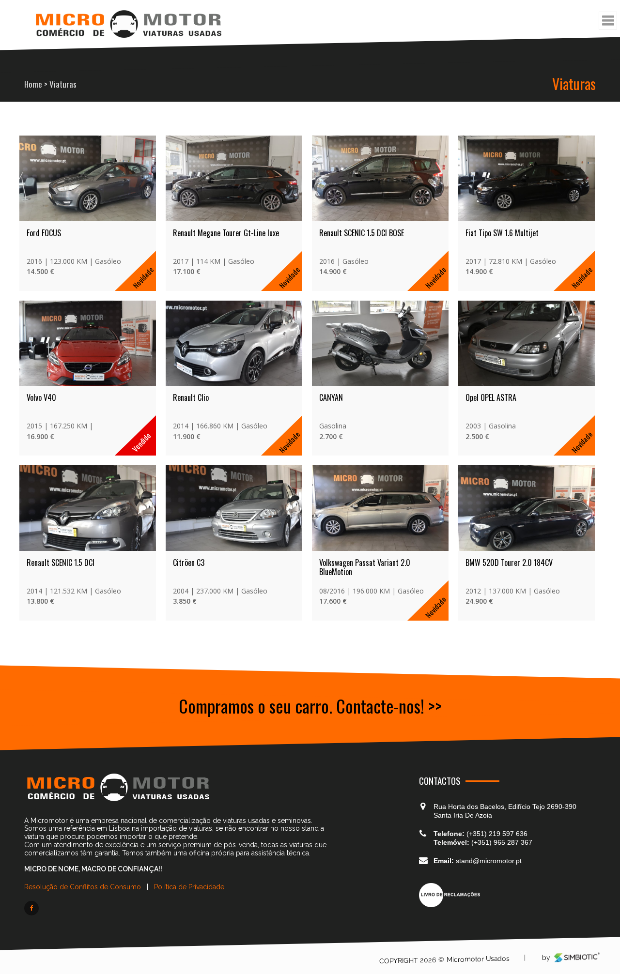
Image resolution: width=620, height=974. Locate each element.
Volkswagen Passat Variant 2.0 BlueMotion (321, 526)
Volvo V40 (41, 370)
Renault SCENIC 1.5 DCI (60, 521)
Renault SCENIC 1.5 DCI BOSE (318, 219)
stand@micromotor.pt (488, 820)
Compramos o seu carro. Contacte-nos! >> (310, 664)
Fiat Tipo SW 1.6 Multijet (436, 219)
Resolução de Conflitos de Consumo (83, 846)
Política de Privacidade (189, 846)
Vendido (119, 414)
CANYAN (287, 370)
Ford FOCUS (44, 219)
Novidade (121, 263)
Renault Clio (169, 370)
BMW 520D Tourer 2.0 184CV (443, 521)
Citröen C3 (167, 521)
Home (33, 84)
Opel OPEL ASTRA (425, 370)
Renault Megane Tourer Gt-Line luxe (197, 223)
